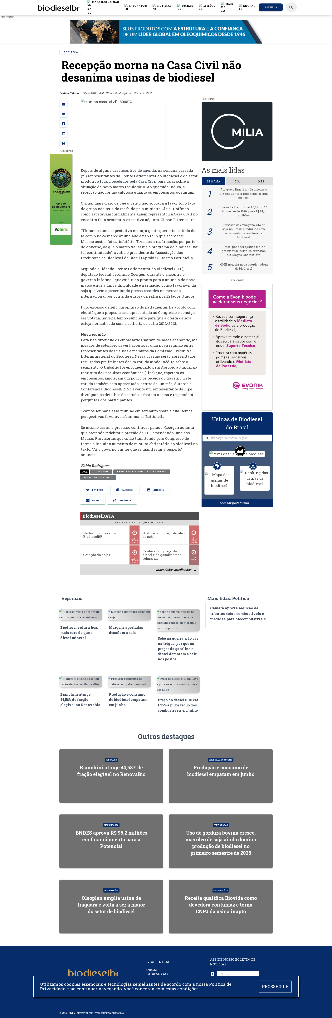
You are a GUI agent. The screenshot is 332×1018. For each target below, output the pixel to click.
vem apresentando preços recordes (127, 290)
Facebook (127, 490)
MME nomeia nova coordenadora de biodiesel (243, 266)
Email (95, 500)
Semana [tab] (213, 181)
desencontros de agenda (134, 170)
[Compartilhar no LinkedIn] (63, 133)
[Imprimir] (63, 143)
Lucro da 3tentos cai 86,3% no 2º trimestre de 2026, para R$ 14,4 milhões (243, 211)
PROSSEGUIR (275, 986)
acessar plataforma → (237, 503)
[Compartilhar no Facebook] (63, 123)
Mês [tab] (261, 181)
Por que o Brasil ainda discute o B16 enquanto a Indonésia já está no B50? (243, 193)
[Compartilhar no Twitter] (63, 113)
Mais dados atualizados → (176, 570)
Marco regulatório (98, 477)
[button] (162, 7)
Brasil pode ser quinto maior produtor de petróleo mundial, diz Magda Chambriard (244, 251)
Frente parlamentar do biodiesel (141, 471)
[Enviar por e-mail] (63, 104)
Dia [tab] (237, 181)
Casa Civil (101, 471)
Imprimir (124, 500)
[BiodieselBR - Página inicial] (58, 7)
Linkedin (158, 490)
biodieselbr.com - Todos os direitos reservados (100, 1013)
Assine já (271, 7)
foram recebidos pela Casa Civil (128, 181)
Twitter (97, 490)
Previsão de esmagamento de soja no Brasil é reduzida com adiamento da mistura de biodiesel (243, 231)
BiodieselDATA (98, 516)
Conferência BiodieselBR (103, 389)
